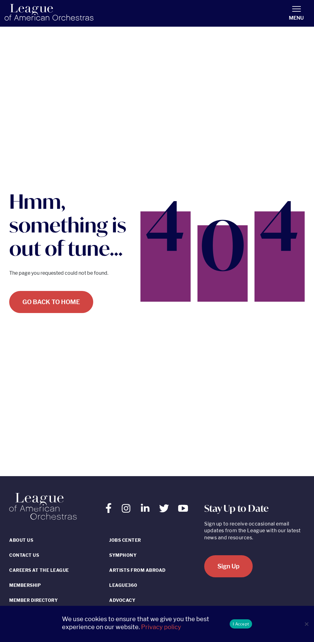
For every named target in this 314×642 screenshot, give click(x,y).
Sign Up (228, 566)
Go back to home (51, 302)
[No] (306, 624)
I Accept (241, 623)
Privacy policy (161, 627)
